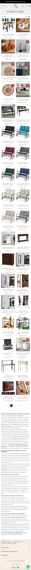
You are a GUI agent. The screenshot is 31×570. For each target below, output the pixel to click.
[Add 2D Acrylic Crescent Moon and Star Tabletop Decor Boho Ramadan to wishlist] (18, 383)
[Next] (23, 405)
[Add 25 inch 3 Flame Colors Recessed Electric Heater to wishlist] (3, 383)
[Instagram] (15, 567)
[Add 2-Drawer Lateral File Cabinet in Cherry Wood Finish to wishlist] (3, 254)
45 (19, 405)
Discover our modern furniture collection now (11, 532)
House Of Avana (13, 560)
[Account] (22, 6)
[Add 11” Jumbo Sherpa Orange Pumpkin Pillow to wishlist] (3, 41)
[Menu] (1, 6)
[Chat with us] (28, 567)
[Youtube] (18, 567)
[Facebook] (13, 567)
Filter (4, 16)
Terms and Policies (15, 564)
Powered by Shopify (21, 560)
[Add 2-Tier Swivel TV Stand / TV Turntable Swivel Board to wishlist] (3, 339)
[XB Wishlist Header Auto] (26, 6)
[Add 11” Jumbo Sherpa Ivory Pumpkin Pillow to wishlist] (18, 20)
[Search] (5, 6)
